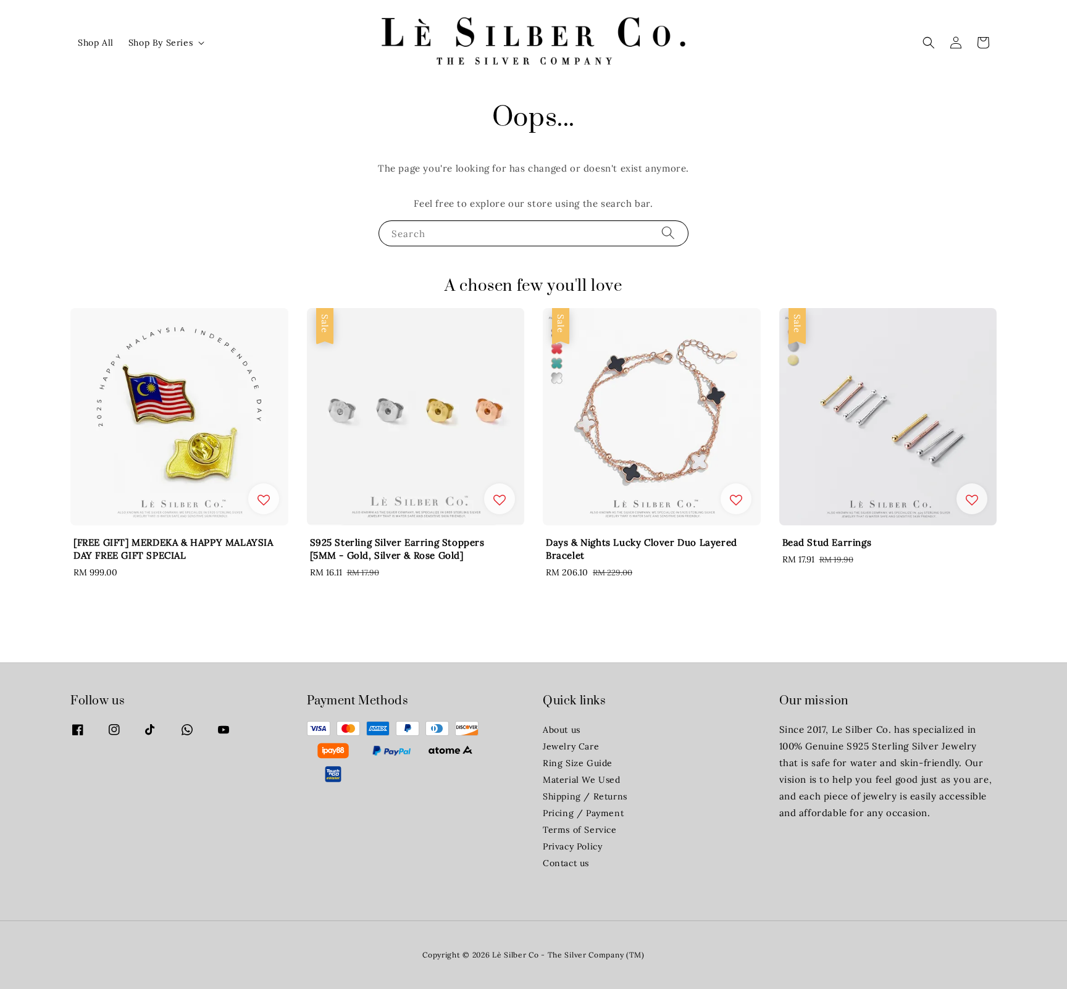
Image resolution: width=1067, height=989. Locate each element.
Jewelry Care (571, 746)
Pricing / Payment (583, 813)
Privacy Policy (572, 846)
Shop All (96, 42)
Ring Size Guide (578, 763)
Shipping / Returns (585, 796)
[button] (928, 42)
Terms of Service (580, 829)
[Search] (668, 233)
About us (561, 729)
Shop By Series (160, 42)
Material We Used (582, 779)
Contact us (566, 863)
